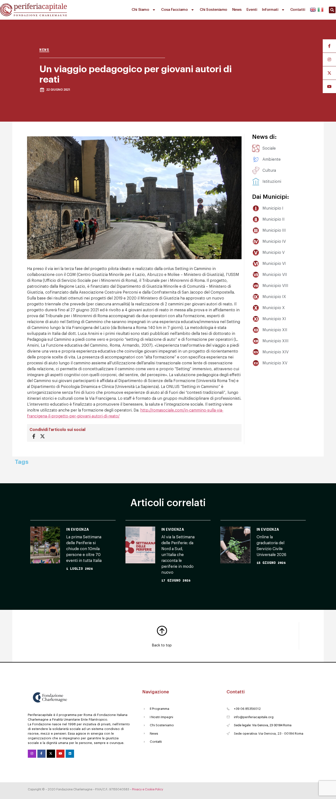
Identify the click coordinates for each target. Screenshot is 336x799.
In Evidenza (77, 529)
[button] (332, 10)
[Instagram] (32, 754)
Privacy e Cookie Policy (147, 789)
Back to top (162, 645)
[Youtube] (60, 754)
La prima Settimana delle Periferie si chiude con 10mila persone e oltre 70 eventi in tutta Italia (84, 549)
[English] (313, 9)
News (237, 10)
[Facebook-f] (41, 754)
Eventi (251, 10)
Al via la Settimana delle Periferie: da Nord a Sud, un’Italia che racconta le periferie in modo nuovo (178, 554)
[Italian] (320, 9)
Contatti (297, 10)
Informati (270, 10)
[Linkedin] (70, 754)
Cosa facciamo (174, 10)
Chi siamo (140, 10)
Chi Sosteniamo (213, 10)
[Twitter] (51, 754)
